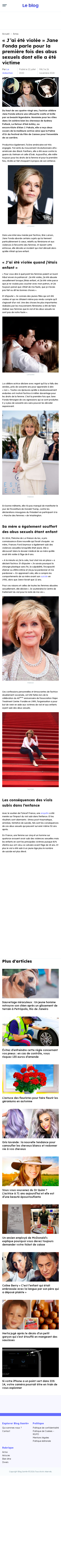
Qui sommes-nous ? (12, 1427)
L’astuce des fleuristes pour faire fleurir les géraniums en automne (30, 1099)
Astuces (6, 1455)
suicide (44, 576)
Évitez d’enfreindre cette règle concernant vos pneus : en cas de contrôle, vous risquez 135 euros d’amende (30, 1053)
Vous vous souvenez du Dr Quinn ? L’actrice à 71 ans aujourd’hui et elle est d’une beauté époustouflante (28, 1193)
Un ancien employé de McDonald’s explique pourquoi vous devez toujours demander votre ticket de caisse (27, 1241)
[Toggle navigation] (4, 6)
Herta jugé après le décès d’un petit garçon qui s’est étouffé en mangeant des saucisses (29, 1337)
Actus (16, 34)
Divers (5, 1462)
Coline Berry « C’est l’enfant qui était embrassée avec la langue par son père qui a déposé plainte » (30, 1289)
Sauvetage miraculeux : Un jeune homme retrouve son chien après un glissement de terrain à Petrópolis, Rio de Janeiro (29, 1005)
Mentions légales (41, 1437)
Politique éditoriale (42, 1441)
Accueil (5, 34)
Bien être (6, 1459)
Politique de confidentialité (46, 1427)
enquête (45, 813)
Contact (6, 1431)
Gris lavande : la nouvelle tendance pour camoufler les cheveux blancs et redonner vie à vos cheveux (29, 1146)
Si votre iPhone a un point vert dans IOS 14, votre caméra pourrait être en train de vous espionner (29, 1384)
